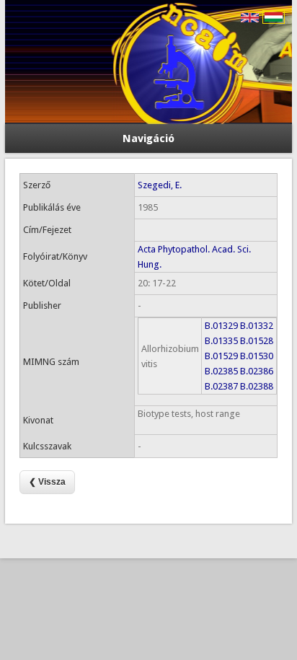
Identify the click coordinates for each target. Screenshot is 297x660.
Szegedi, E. (160, 185)
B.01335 (221, 340)
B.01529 (221, 356)
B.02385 (221, 371)
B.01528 (256, 340)
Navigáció (148, 138)
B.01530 (256, 356)
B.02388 (256, 386)
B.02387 (221, 386)
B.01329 (221, 325)
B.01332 (256, 325)
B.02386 (256, 371)
